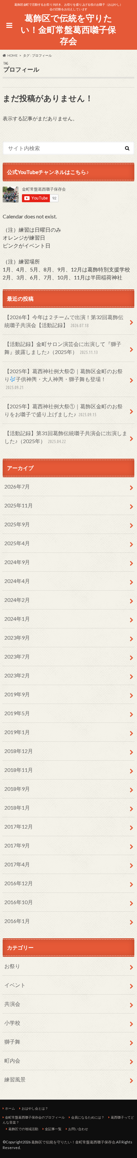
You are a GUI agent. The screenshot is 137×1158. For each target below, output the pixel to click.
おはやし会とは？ (35, 1108)
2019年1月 (17, 732)
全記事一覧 (53, 1129)
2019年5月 (17, 713)
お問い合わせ (78, 1129)
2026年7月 (17, 486)
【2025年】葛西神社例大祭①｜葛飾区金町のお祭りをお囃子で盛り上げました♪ (63, 410)
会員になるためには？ (87, 1117)
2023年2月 (17, 675)
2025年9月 (17, 524)
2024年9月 (17, 562)
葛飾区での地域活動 (23, 1129)
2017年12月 (18, 826)
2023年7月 (17, 656)
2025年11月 (18, 505)
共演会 (12, 1004)
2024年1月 (17, 618)
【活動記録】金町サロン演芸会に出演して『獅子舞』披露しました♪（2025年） (62, 348)
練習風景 (15, 1079)
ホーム (10, 1108)
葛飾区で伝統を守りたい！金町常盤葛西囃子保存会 (68, 29)
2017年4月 (17, 864)
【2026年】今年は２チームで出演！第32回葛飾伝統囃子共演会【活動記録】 (63, 321)
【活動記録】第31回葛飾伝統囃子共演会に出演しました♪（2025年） (65, 437)
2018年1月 (17, 807)
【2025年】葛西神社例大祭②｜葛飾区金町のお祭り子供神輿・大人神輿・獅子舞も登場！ (63, 379)
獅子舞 (12, 1041)
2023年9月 (17, 637)
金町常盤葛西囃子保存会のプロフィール (35, 1117)
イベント (15, 985)
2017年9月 (17, 845)
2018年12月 (18, 751)
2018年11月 (18, 770)
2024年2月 (17, 600)
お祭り (12, 966)
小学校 (12, 1022)
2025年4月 (17, 543)
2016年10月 (18, 902)
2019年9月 (17, 694)
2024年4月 (17, 581)
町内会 (12, 1060)
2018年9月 (17, 788)
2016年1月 (17, 921)
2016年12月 (18, 883)
